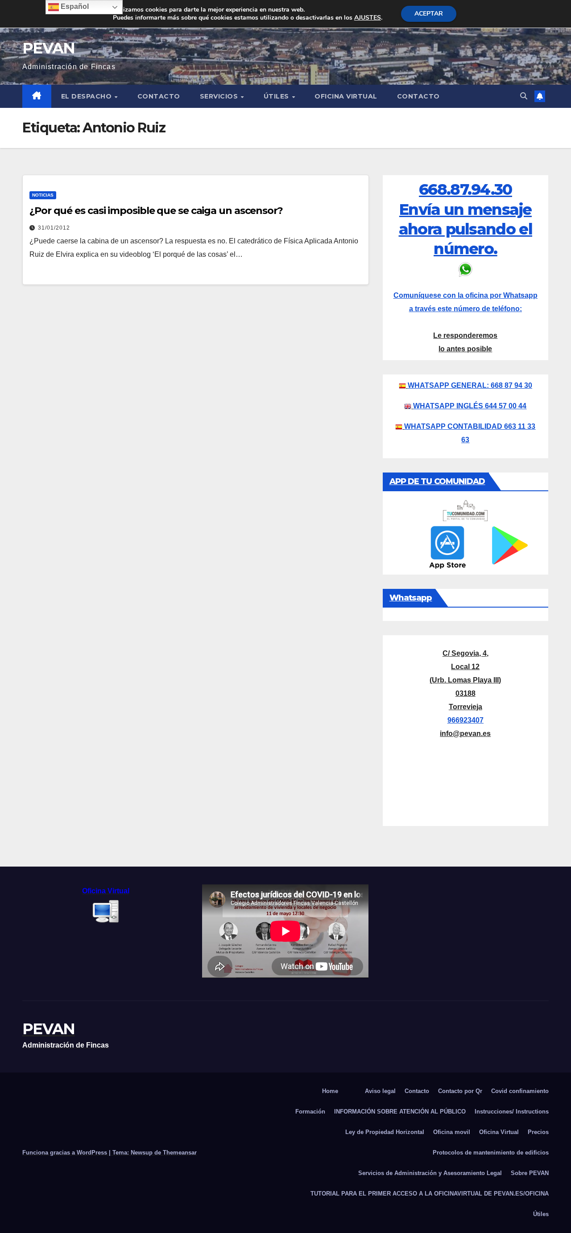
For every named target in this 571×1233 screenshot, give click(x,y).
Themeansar (180, 1152)
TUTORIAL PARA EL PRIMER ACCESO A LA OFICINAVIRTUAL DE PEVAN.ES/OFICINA (429, 1193)
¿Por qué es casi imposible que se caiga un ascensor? (156, 211)
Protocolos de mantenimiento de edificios (491, 1152)
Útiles (277, 96)
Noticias (43, 195)
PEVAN (48, 48)
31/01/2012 (54, 228)
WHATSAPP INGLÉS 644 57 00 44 (469, 406)
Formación (310, 1111)
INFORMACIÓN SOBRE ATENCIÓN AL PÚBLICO (400, 1111)
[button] (523, 96)
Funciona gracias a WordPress (65, 1152)
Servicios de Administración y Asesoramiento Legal (430, 1173)
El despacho (87, 96)
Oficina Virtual (345, 96)
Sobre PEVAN (530, 1173)
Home (330, 1091)
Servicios (220, 96)
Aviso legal (380, 1091)
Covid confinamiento (520, 1091)
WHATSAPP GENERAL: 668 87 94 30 (470, 385)
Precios (538, 1132)
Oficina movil (451, 1132)
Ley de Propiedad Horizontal (384, 1132)
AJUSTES (367, 18)
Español (74, 6)
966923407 (465, 720)
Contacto (158, 96)
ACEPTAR (428, 13)
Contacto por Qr (460, 1091)
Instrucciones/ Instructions (512, 1111)
